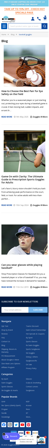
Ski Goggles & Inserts (9, 390)
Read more (6, 116)
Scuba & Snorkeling (33, 383)
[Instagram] (10, 424)
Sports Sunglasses (33, 349)
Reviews (4, 334)
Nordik (4, 413)
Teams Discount (32, 326)
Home (3, 34)
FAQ (3, 337)
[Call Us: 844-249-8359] (39, 18)
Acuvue (29, 405)
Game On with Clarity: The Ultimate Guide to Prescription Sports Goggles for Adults (22, 179)
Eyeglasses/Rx (31, 361)
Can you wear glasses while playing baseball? (21, 266)
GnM (3, 401)
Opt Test (4, 326)
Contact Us (5, 341)
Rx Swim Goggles (32, 345)
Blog (3, 345)
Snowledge (5, 417)
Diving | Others (32, 357)
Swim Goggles (6, 383)
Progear (4, 409)
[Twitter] (16, 424)
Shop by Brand (7, 330)
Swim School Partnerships (36, 330)
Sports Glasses (31, 341)
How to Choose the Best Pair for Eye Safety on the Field (22, 92)
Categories (7, 374)
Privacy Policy (31, 368)
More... (28, 417)
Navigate (6, 321)
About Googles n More (10, 360)
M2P (27, 401)
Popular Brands (9, 396)
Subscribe (38, 310)
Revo (28, 409)
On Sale (29, 364)
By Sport (29, 337)
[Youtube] (22, 424)
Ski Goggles (30, 353)
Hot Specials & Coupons (35, 334)
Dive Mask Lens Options (10, 363)
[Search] (44, 26)
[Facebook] (3, 424)
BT (27, 413)
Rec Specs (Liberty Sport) (11, 405)
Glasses (29, 379)
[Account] (32, 18)
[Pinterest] (28, 424)
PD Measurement (8, 356)
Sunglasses (30, 390)
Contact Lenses (32, 386)
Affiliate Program (8, 367)
